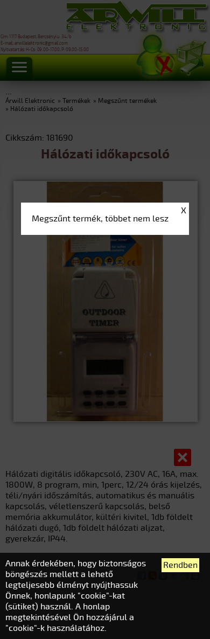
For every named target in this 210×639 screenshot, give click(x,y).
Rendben (180, 565)
